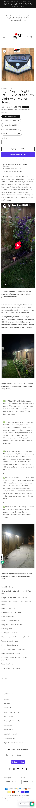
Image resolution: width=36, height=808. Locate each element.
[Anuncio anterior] (3, 18)
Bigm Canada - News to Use (13, 743)
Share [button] (6, 678)
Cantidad (4, 138)
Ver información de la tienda (12, 171)
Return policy (8, 716)
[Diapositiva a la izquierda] (14, 85)
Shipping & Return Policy (12, 721)
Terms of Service (9, 738)
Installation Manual (10, 734)
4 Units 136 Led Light (11, 125)
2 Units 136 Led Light (11, 120)
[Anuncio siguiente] (32, 18)
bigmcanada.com (16, 795)
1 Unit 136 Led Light (10, 116)
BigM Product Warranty (12, 712)
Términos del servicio (13, 801)
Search (6, 699)
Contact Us (7, 708)
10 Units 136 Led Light (11, 134)
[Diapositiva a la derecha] (22, 85)
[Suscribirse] (30, 755)
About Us (7, 703)
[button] (4, 37)
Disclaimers (8, 725)
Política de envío (26, 801)
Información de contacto (19, 804)
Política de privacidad (28, 798)
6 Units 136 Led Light (11, 129)
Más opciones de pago (18, 159)
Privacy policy (8, 729)
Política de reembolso (14, 798)
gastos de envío (8, 109)
